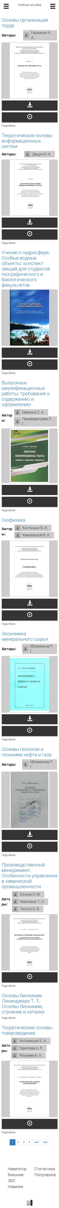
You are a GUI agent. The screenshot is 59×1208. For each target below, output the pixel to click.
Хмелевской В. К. (36, 535)
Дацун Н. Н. (41, 154)
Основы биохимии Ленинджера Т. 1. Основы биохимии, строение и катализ (23, 1004)
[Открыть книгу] (29, 70)
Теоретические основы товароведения (27, 1030)
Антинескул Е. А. (33, 1041)
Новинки (15, 1186)
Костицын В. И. (35, 528)
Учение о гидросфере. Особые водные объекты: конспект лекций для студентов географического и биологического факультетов (26, 269)
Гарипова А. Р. (31, 1048)
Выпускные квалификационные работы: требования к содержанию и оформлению (26, 393)
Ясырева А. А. (30, 1055)
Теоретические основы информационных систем (27, 141)
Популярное (45, 1174)
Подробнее (8, 125)
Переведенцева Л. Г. (37, 421)
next (36, 1142)
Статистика (44, 1169)
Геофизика (13, 520)
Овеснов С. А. (33, 412)
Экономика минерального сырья (25, 636)
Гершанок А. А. (41, 35)
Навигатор (17, 1169)
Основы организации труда (25, 22)
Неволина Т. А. (32, 902)
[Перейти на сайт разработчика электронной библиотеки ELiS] (29, 1202)
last (45, 1142)
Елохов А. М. (30, 894)
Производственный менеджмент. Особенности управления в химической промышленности (29, 875)
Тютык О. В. (30, 909)
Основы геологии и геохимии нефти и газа (26, 751)
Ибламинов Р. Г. (41, 648)
